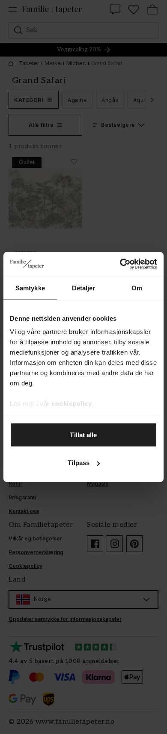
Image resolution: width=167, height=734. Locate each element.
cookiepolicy (71, 403)
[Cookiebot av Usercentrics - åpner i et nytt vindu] (120, 264)
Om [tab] (136, 287)
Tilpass (78, 462)
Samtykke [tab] (30, 287)
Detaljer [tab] (83, 287)
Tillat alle (83, 434)
